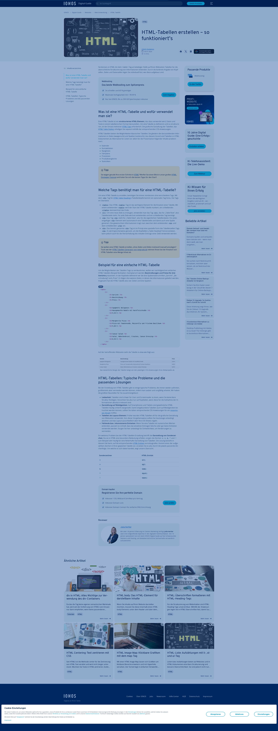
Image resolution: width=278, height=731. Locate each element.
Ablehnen (239, 714)
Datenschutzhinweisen (92, 714)
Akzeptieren (20, 717)
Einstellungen (132, 712)
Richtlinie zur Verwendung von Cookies (64, 714)
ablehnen (142, 714)
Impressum (7, 720)
